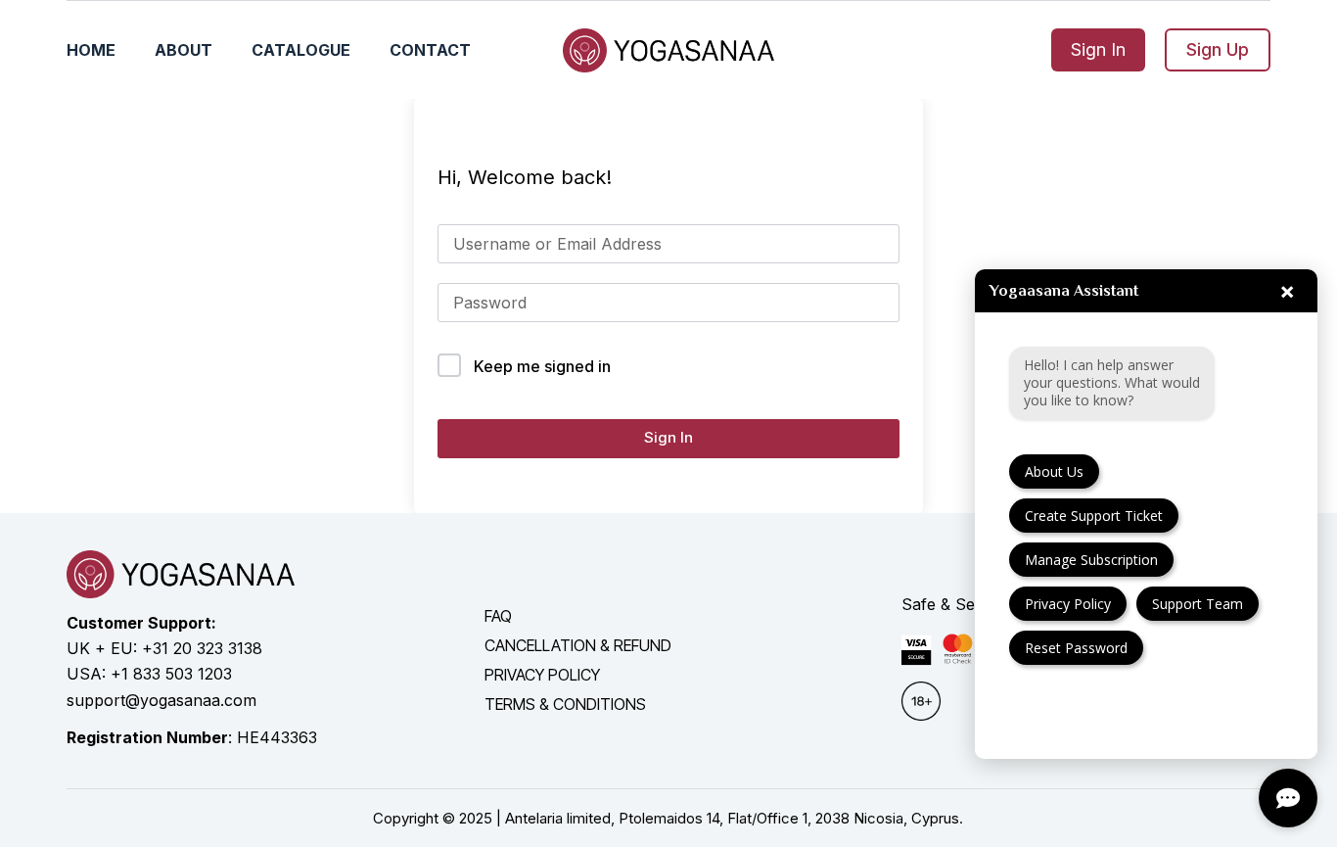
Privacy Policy (1068, 603)
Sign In (1098, 49)
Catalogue (301, 50)
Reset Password (1076, 647)
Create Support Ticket (1094, 515)
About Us (1054, 471)
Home (91, 50)
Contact (430, 50)
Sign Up (1217, 49)
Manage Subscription (1091, 559)
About (183, 50)
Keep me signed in (542, 366)
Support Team (1197, 603)
